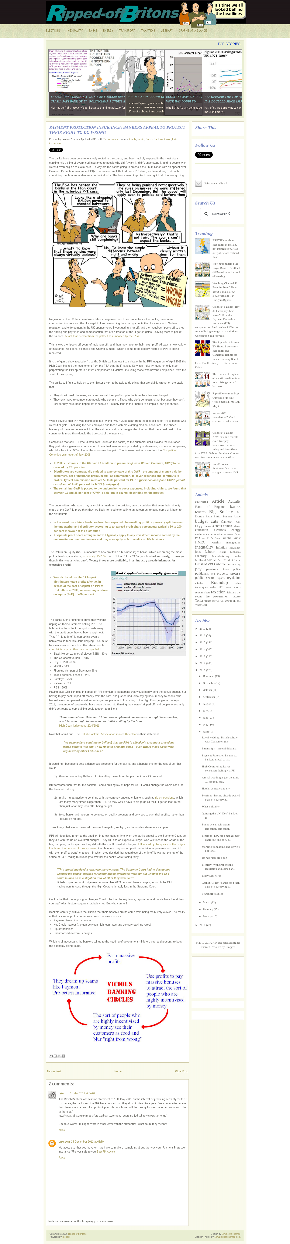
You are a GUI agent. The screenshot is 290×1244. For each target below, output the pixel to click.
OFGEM (201, 564)
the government (217, 596)
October (208, 689)
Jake (61, 1093)
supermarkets (202, 592)
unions (237, 600)
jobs (198, 551)
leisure (222, 551)
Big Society (221, 511)
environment (202, 534)
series (213, 587)
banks (141, 139)
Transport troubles (212, 893)
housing (216, 542)
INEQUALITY (75, 30)
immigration (233, 542)
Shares (228, 587)
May (206, 724)
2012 (203, 663)
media (238, 556)
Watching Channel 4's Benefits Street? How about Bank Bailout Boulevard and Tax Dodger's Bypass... (225, 291)
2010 (203, 925)
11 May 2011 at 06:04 (82, 1093)
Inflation (221, 547)
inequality (204, 547)
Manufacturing (220, 556)
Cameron (227, 521)
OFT (210, 564)
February (208, 909)
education (201, 530)
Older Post (181, 1071)
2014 (203, 649)
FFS (204, 538)
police (237, 569)
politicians (202, 573)
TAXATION (148, 30)
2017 (203, 628)
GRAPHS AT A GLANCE (193, 30)
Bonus (199, 516)
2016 (203, 635)
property (222, 573)
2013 (203, 656)
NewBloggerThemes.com (227, 1237)
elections (220, 530)
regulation (234, 577)
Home (118, 1071)
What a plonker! (211, 806)
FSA (174, 139)
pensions (212, 569)
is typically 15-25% (94, 556)
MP (209, 560)
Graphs (226, 538)
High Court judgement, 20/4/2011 (79, 725)
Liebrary (201, 556)
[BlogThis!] (55, 1056)
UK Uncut (226, 600)
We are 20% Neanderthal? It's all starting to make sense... (226, 417)
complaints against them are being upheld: (75, 649)
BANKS (93, 30)
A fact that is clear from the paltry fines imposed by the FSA (102, 336)
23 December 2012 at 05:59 (87, 1141)
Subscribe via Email (215, 183)
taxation (218, 591)
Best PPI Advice (106, 1151)
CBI (238, 522)
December (209, 676)
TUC (217, 601)
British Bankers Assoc (158, 139)
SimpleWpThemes (231, 1234)
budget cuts (206, 521)
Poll (213, 573)
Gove (217, 538)
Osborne (220, 564)
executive (216, 534)
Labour (209, 551)
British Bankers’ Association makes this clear (109, 734)
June (206, 717)
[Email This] (51, 1056)
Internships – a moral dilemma (219, 748)
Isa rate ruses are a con (214, 857)
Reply (62, 1130)
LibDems (235, 551)
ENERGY (108, 30)
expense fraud (232, 534)
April (206, 731)
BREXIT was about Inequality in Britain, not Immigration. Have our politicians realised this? (226, 248)
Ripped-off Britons (77, 1234)
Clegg (198, 526)
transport (209, 600)
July (205, 710)
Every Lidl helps (211, 875)
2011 (203, 670)
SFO (221, 587)
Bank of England (210, 507)
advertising (201, 501)
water (204, 605)
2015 (203, 642)
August (207, 703)
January (208, 916)
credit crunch (223, 526)
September (209, 696)
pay (198, 568)
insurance (55, 143)
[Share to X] (59, 1056)
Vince (198, 605)
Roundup (219, 582)
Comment (208, 526)
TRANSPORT (127, 30)
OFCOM (225, 560)
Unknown (64, 1141)
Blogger (230, 946)
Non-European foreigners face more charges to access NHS (225, 468)
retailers (199, 583)
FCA (197, 538)
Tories (199, 600)
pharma (225, 569)
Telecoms (231, 592)
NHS (216, 560)
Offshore (236, 560)
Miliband (200, 560)
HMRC (200, 542)
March (207, 902)
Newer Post (54, 1071)
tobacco (237, 596)
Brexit (209, 516)
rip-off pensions (164, 797)
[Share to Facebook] (63, 1056)
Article (133, 139)
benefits (200, 512)
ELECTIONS (53, 30)
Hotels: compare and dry (216, 788)
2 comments (110, 139)
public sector (204, 577)
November (209, 683)
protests (235, 573)
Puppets (221, 578)
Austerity (234, 501)
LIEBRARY (167, 30)
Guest (237, 538)
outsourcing (234, 564)
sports (237, 587)
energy (236, 530)
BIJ (239, 512)
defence (237, 526)
